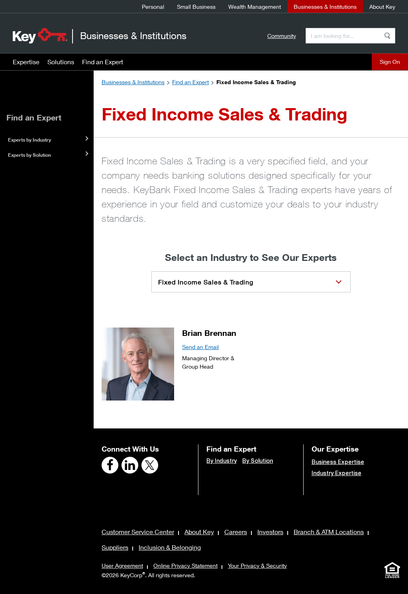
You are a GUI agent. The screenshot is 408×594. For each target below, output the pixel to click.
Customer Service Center (138, 531)
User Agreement (122, 565)
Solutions (60, 61)
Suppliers (115, 547)
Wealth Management (254, 6)
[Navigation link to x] (150, 465)
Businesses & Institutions (325, 6)
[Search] (387, 35)
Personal (153, 6)
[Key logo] (40, 35)
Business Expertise (338, 462)
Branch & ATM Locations (329, 531)
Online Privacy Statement (185, 565)
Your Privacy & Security (257, 565)
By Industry (221, 461)
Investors (270, 531)
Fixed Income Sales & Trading (205, 282)
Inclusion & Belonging (170, 547)
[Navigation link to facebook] (110, 465)
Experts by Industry (29, 140)
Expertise (26, 61)
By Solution (257, 461)
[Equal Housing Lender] (392, 570)
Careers (235, 531)
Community (281, 35)
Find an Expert (102, 61)
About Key (382, 6)
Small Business (196, 6)
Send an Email (200, 346)
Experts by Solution (29, 155)
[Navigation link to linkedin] (130, 465)
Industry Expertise (336, 473)
